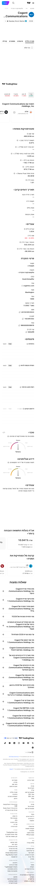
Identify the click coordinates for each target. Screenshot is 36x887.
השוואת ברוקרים (12, 796)
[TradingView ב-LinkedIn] (14, 743)
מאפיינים (14, 780)
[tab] (10, 344)
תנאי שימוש (14, 842)
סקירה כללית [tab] (29, 41)
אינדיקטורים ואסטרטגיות (27, 875)
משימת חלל (13, 818)
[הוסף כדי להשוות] (14, 112)
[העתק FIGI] (19, 325)
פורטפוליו (31, 826)
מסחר (32, 865)
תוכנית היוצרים (29, 855)
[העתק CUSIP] (23, 319)
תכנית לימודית (13, 883)
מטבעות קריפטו (29, 792)
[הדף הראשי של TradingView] (29, 3)
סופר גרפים (30, 780)
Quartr (11, 769)
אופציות (31, 830)
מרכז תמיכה (13, 822)
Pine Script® (30, 835)
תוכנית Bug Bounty (11, 855)
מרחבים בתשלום (29, 881)
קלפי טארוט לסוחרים (11, 834)
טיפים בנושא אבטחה (11, 852)
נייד (33, 840)
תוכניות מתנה (13, 786)
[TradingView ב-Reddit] (32, 747)
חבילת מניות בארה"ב (11, 810)
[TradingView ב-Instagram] (19, 743)
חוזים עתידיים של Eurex (10, 808)
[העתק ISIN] (20, 312)
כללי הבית (31, 857)
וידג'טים (15, 862)
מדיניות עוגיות (13, 848)
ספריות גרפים (13, 865)
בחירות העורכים (29, 869)
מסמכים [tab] (12, 41)
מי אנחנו (14, 816)
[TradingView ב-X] (32, 743)
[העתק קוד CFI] (26, 332)
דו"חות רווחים (30, 816)
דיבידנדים (31, 818)
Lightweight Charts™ (11, 867)
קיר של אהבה (30, 850)
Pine (32, 798)
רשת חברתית (30, 848)
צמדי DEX (31, 796)
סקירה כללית (13, 792)
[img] (7, 21)
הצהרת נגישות (13, 850)
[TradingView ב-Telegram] (9, 743)
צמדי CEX (31, 794)
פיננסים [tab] (20, 41)
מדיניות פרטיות (12, 846)
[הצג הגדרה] (28, 134)
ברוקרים (15, 794)
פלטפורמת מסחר (12, 871)
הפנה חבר (31, 852)
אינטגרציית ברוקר (12, 879)
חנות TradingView (11, 832)
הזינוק (15, 798)
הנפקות (32, 820)
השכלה (32, 867)
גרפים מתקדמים (12, 869)
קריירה (15, 824)
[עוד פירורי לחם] (26, 8)
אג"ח (32, 790)
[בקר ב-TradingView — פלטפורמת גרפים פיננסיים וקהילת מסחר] (9, 84)
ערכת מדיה (14, 826)
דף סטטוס (14, 857)
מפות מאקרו (30, 832)
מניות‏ (32, 786)
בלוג (16, 820)
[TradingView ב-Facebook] (28, 743)
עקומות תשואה (29, 828)
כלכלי (32, 814)
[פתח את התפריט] (33, 3)
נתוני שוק (14, 784)
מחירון (15, 782)
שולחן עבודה (30, 842)
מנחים (32, 859)
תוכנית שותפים (13, 881)
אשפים (32, 877)
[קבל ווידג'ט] (4, 432)
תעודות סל (31, 788)
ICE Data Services (14, 756)
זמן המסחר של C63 (11, 836)
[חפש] (13, 3)
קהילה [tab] (4, 41)
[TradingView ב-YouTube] (23, 743)
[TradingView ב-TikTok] (5, 743)
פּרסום (15, 877)
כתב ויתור (14, 844)
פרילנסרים (31, 879)
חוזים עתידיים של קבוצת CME (10, 805)
